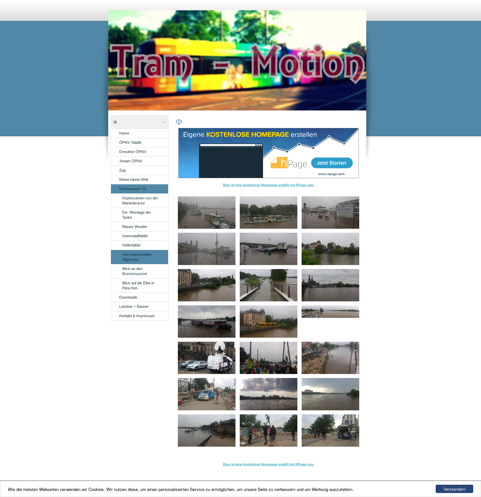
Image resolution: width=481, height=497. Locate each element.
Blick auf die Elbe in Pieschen (138, 285)
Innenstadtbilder (135, 236)
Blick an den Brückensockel (134, 271)
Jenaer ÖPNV (130, 161)
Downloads (128, 297)
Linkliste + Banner (134, 307)
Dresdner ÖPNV (132, 152)
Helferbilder (131, 245)
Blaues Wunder (134, 227)
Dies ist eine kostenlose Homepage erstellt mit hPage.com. (268, 185)
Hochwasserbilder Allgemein (137, 257)
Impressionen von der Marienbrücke (140, 200)
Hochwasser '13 (132, 189)
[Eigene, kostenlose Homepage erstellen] (268, 177)
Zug (122, 170)
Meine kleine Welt (133, 180)
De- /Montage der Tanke (136, 214)
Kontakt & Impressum (137, 316)
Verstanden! (454, 489)
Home (124, 133)
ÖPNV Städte (130, 143)
